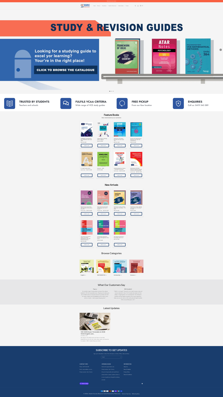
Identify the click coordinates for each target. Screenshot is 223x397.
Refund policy (135, 394)
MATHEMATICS (101, 275)
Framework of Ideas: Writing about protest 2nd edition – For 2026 (136, 207)
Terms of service (126, 394)
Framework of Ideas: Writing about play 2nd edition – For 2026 (120, 207)
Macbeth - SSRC (100, 168)
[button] (99, 6)
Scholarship (117, 275)
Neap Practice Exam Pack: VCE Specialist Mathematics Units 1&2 (86, 207)
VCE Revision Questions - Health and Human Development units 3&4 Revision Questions (86, 238)
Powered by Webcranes (113, 394)
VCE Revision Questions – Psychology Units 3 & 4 (119, 237)
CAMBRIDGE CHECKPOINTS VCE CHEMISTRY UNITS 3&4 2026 (86, 139)
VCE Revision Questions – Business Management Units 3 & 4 (103, 237)
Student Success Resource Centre (98, 394)
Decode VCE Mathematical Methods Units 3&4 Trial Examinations (135, 139)
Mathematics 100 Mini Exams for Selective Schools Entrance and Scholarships (136, 169)
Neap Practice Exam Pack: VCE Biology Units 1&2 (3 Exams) (102, 207)
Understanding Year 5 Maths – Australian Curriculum (119, 169)
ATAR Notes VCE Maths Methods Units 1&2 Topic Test (119, 139)
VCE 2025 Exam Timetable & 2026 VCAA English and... (93, 333)
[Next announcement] (143, 1)
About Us (126, 366)
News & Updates (127, 369)
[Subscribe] (120, 357)
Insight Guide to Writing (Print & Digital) (102, 139)
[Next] (221, 50)
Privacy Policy (127, 372)
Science (132, 275)
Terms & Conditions (128, 374)
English (83, 275)
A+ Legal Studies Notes (85, 168)
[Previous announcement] (80, 1)
